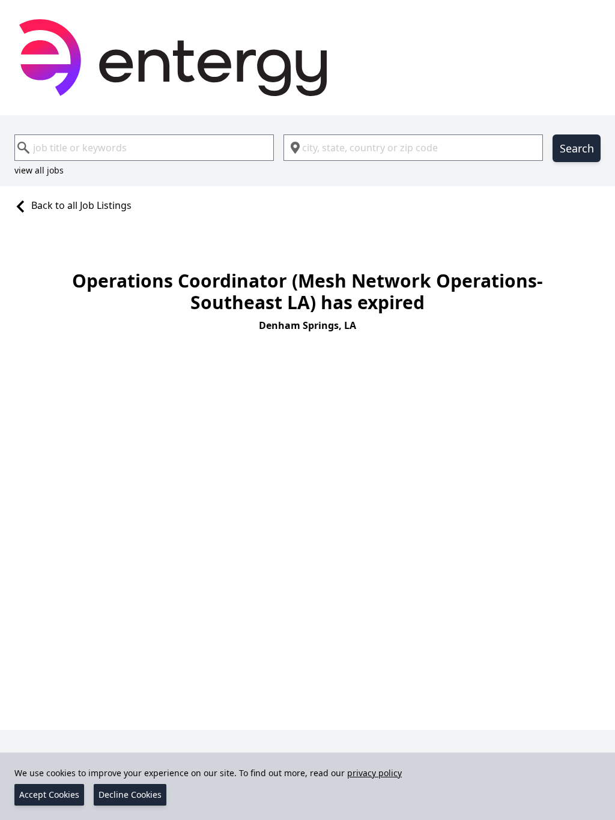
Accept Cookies (49, 794)
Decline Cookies (130, 794)
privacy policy (374, 773)
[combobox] (144, 147)
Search (577, 148)
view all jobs (39, 170)
